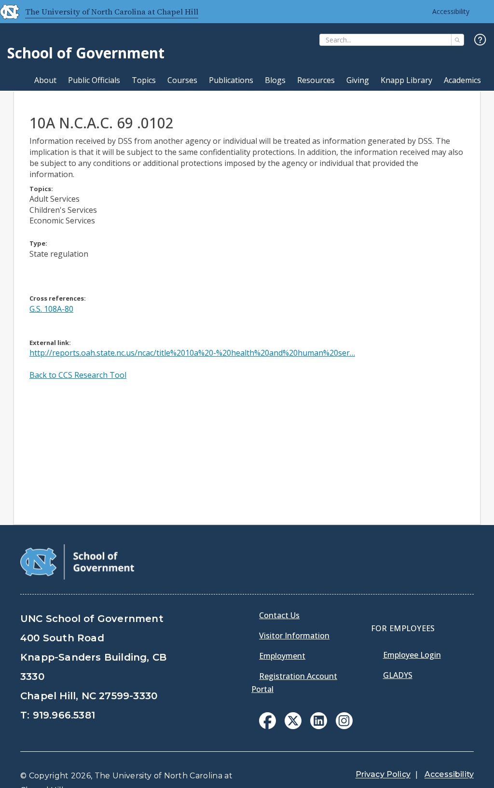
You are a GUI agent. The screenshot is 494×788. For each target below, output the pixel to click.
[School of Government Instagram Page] (344, 726)
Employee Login (412, 655)
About (45, 80)
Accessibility (450, 11)
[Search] (457, 40)
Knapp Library (406, 80)
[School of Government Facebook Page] (267, 726)
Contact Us (279, 615)
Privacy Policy (383, 774)
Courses (182, 80)
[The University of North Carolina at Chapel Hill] (6, 11)
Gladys (397, 675)
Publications (231, 80)
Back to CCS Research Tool (77, 375)
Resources (316, 80)
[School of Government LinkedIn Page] (318, 726)
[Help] (480, 40)
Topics (144, 80)
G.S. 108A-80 (51, 309)
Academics (462, 80)
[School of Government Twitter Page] (293, 726)
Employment (282, 655)
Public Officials (94, 80)
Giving (357, 80)
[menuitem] (267, 720)
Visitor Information (294, 635)
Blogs (275, 80)
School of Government (86, 53)
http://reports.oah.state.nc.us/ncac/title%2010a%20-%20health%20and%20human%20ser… (192, 352)
